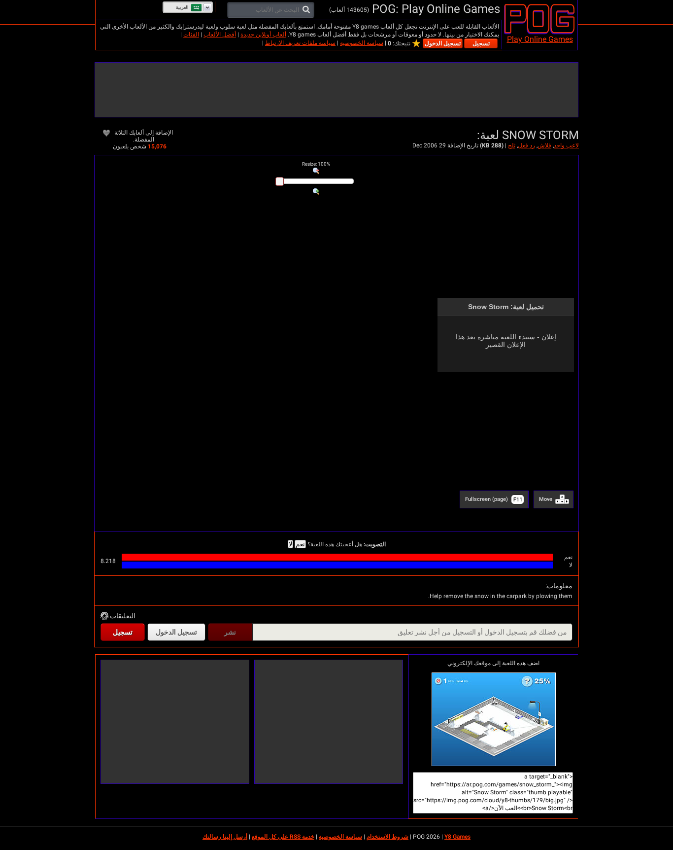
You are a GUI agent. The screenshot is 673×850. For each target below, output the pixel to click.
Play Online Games (540, 39)
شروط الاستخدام (387, 836)
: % (316, 164)
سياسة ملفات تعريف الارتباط (300, 42)
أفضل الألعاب (219, 34)
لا (290, 544)
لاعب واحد (566, 145)
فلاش (544, 145)
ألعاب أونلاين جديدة (263, 34)
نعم (300, 544)
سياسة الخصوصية (361, 42)
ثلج (511, 145)
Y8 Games (457, 836)
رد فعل (526, 145)
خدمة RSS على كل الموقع (283, 836)
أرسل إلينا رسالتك (224, 836)
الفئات (191, 34)
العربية (182, 7)
